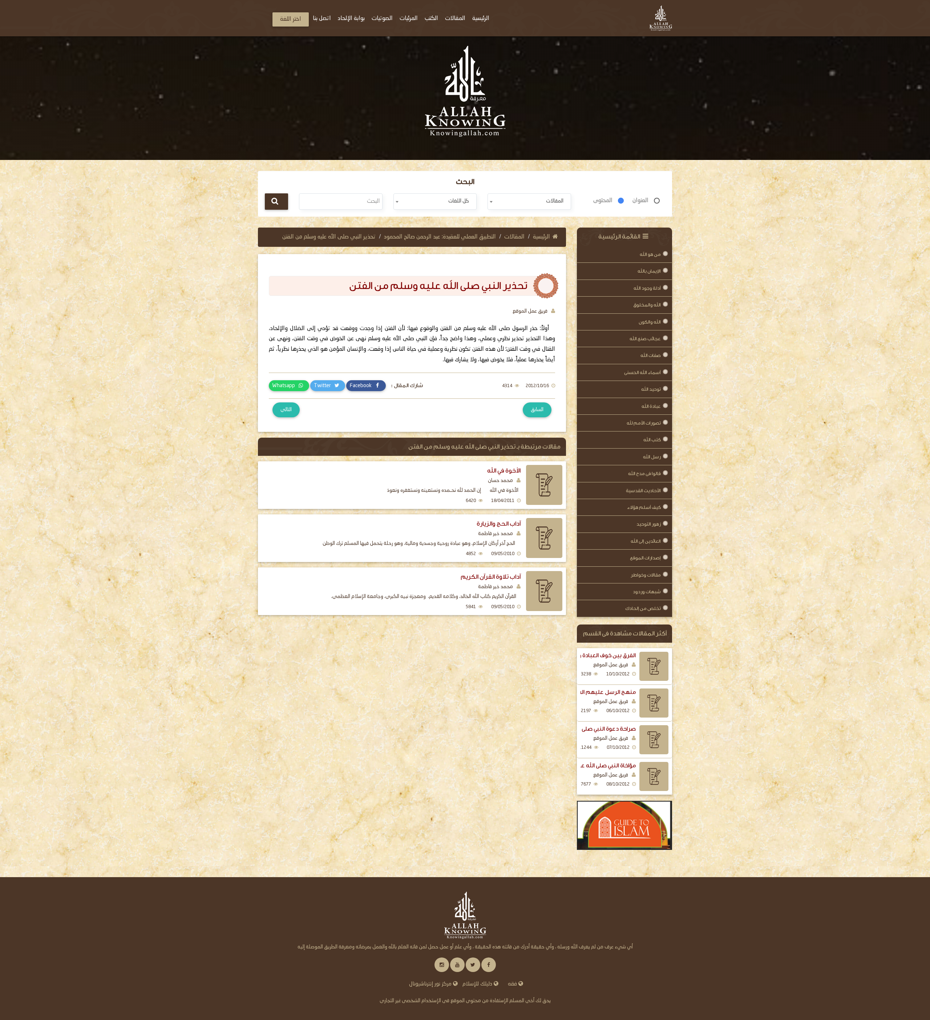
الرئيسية (541, 237)
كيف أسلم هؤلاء (644, 507)
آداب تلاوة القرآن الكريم (491, 576)
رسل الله (652, 456)
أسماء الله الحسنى (642, 372)
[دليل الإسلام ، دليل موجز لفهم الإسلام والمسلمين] (624, 825)
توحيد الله (651, 389)
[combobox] (529, 201)
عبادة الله (651, 406)
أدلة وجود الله (647, 288)
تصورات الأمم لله (644, 423)
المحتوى (602, 201)
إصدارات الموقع (645, 558)
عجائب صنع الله (645, 338)
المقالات (514, 237)
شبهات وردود (647, 591)
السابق (537, 409)
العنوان (640, 201)
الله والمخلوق (647, 305)
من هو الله (650, 254)
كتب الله (652, 439)
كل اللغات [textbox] (458, 201)
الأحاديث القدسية (643, 490)
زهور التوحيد (648, 524)
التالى (286, 409)
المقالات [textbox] (554, 201)
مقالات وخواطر (646, 575)
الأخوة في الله (504, 470)
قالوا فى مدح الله (644, 473)
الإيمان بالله (649, 271)
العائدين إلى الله (646, 541)
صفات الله (650, 355)
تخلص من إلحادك (643, 608)
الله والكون (650, 322)
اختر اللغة (290, 19)
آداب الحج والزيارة (499, 523)
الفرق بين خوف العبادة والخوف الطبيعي (589, 655)
